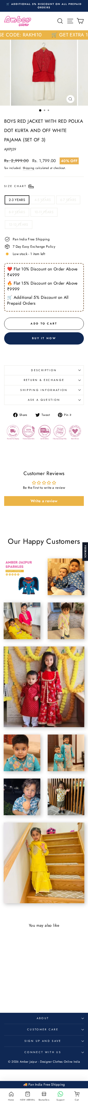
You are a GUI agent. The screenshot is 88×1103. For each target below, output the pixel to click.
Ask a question (44, 400)
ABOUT (43, 1018)
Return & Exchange (44, 380)
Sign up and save (42, 1041)
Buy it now (44, 338)
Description (44, 370)
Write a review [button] (44, 501)
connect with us (42, 1052)
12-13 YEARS (18, 224)
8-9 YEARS (17, 212)
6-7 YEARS (68, 199)
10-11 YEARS (44, 212)
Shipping (28, 168)
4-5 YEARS (42, 199)
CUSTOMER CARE (42, 1029)
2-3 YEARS (17, 199)
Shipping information (43, 390)
